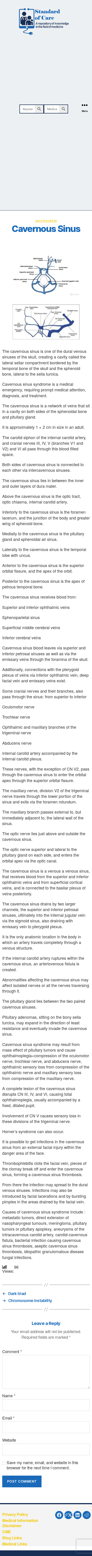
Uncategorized (46, 221)
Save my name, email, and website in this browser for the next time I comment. (42, 1465)
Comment (12, 1351)
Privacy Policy (15, 1514)
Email (8, 1417)
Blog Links (12, 1538)
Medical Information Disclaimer (20, 1523)
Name (8, 1395)
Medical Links (14, 1544)
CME (6, 1532)
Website (9, 1440)
